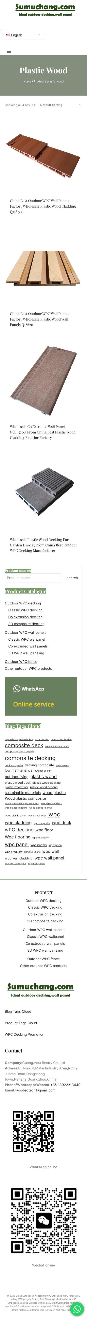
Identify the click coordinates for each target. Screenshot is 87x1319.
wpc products (13, 851)
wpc (54, 814)
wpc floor (44, 830)
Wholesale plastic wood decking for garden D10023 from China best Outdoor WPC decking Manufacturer (43, 545)
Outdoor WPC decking (23, 603)
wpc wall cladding (19, 858)
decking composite (39, 765)
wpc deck (61, 822)
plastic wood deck (18, 782)
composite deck (24, 745)
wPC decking (19, 830)
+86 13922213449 (65, 1085)
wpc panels (39, 845)
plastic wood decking (46, 782)
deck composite (14, 765)
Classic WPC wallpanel (26, 639)
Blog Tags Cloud (18, 1011)
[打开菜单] (11, 51)
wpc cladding (18, 822)
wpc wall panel (49, 857)
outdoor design (42, 770)
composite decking (30, 758)
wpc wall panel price (15, 863)
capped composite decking (19, 739)
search (72, 578)
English (16, 35)
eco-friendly (62, 765)
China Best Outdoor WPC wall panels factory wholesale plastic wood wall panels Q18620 (39, 319)
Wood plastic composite (25, 798)
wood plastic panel (15, 815)
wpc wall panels (36, 863)
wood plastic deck (51, 803)
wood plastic (54, 792)
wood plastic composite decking (22, 803)
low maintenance (19, 770)
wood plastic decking (16, 808)
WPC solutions (32, 851)
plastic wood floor (16, 787)
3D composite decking (26, 624)
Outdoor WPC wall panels (25, 633)
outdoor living (17, 776)
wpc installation (40, 837)
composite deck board (57, 746)
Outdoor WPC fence (21, 662)
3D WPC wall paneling (26, 653)
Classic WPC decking (25, 610)
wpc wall (50, 851)
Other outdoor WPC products (28, 668)
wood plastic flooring (40, 807)
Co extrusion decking (25, 617)
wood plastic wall (37, 815)
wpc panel (17, 844)
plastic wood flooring (44, 787)
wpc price (55, 845)
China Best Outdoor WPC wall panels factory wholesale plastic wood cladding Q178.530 (43, 206)
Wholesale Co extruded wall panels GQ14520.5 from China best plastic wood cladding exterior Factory (42, 432)
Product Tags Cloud (21, 1023)
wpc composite (42, 823)
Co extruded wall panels (28, 646)
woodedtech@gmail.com (35, 1090)
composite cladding (61, 739)
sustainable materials (23, 793)
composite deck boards (19, 751)
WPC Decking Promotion (24, 1034)
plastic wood (43, 776)
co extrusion (42, 739)
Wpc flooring (18, 836)
